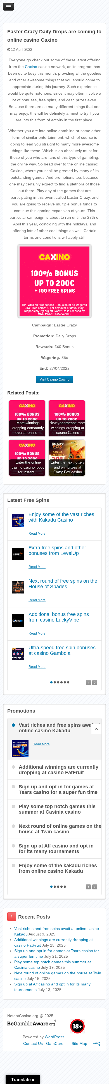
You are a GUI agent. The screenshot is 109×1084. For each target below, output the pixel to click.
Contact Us (33, 1043)
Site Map (79, 1043)
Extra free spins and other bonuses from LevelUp (57, 550)
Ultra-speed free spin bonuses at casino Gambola (62, 650)
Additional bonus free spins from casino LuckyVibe (59, 617)
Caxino (31, 66)
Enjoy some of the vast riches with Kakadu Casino (61, 517)
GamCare (54, 1043)
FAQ (96, 1043)
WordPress (54, 1037)
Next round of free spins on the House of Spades (63, 583)
